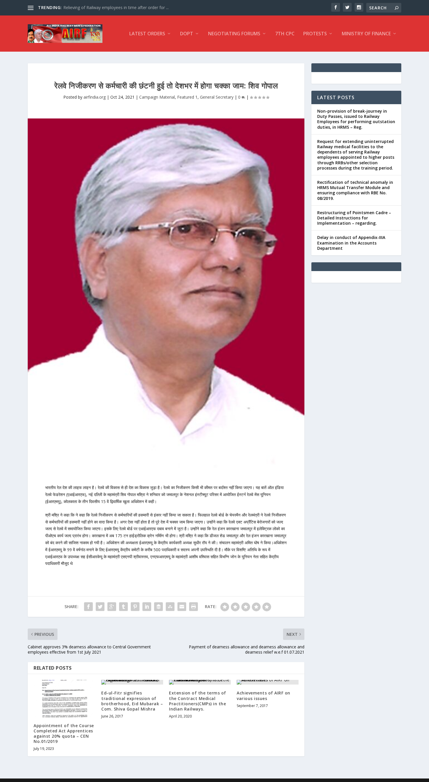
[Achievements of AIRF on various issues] (268, 682)
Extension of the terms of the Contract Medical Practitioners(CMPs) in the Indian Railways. (197, 701)
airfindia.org (94, 97)
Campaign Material (157, 97)
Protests (315, 34)
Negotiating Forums (234, 34)
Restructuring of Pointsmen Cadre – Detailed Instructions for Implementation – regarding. (354, 218)
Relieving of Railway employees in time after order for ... (116, 7)
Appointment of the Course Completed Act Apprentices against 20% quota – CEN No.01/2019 (64, 733)
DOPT (186, 34)
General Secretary (216, 97)
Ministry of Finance (366, 34)
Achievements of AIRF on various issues (263, 695)
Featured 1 (187, 97)
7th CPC (284, 34)
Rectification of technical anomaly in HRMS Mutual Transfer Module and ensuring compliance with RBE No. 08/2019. (355, 190)
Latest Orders (147, 34)
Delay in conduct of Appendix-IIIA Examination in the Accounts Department (351, 243)
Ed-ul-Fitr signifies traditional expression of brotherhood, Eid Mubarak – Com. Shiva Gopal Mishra (132, 701)
